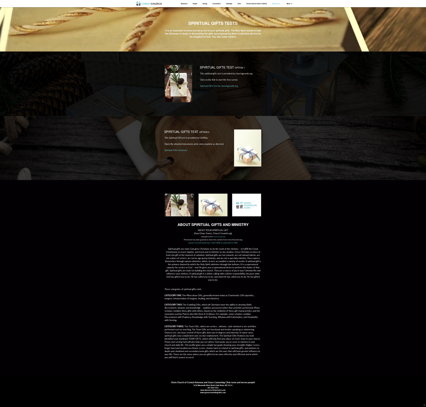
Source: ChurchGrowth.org (198, 243)
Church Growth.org (219, 237)
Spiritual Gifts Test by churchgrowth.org (219, 86)
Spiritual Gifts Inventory (176, 150)
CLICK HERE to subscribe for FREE (224, 243)
